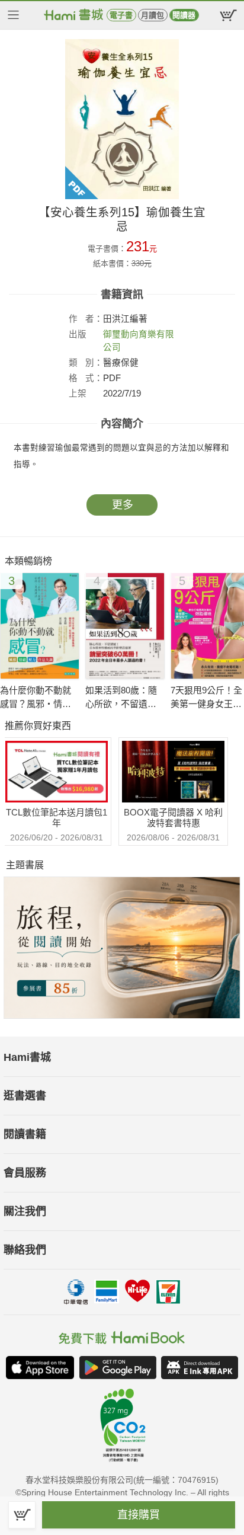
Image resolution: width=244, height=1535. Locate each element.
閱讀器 (183, 15)
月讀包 (152, 15)
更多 (122, 505)
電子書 (121, 15)
